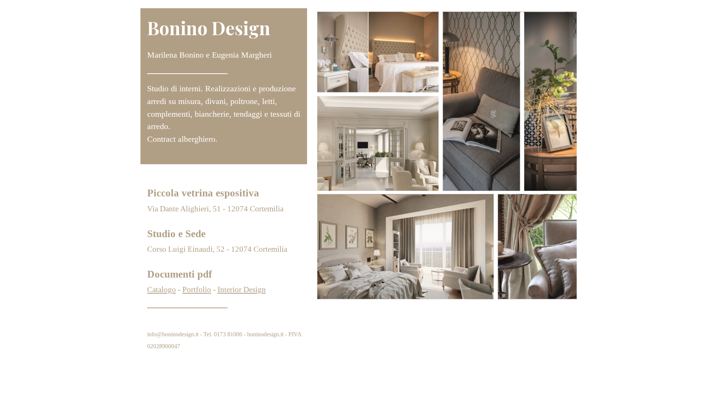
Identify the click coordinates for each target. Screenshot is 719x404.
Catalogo (161, 289)
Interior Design (242, 289)
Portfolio (196, 289)
